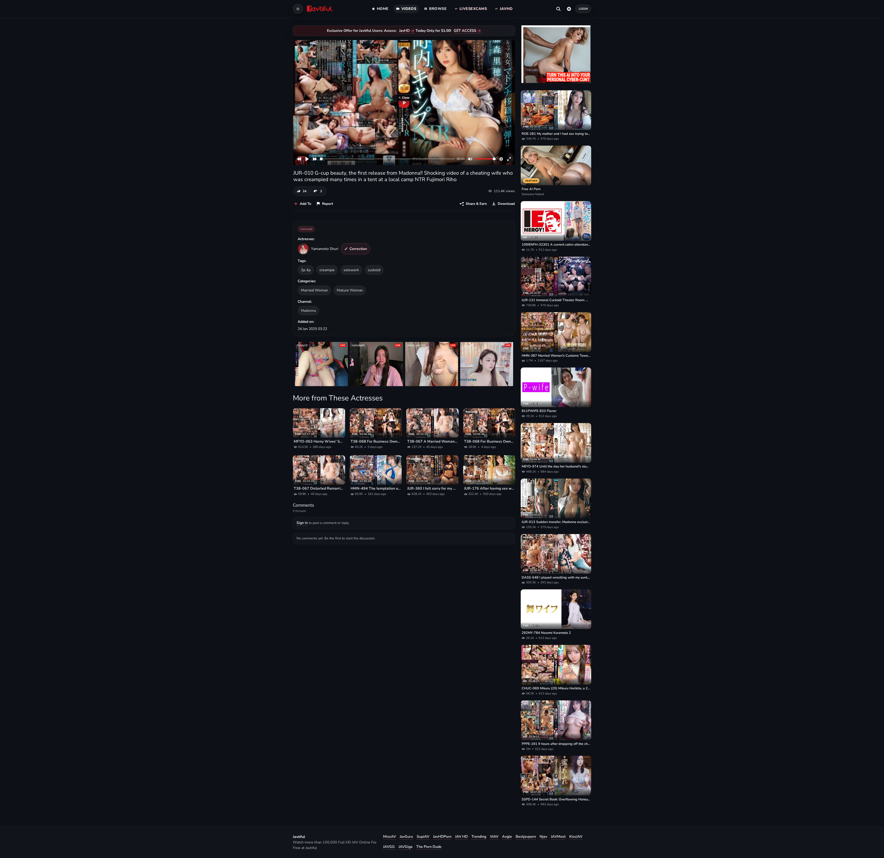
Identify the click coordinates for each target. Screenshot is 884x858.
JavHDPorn (442, 836)
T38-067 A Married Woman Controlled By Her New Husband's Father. (432, 441)
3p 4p (306, 270)
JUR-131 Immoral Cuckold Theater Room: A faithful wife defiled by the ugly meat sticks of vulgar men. (556, 300)
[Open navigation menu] (298, 9)
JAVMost (558, 836)
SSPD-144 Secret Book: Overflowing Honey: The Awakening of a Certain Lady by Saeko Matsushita (556, 799)
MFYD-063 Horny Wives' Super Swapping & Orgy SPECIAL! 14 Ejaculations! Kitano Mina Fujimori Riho (319, 441)
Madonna (308, 310)
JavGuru (406, 836)
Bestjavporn (526, 836)
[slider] (387, 159)
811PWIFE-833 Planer (539, 410)
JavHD (404, 30)
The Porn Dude (429, 846)
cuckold (374, 270)
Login (583, 9)
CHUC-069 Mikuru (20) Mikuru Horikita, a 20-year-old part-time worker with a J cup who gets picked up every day (556, 688)
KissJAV (575, 836)
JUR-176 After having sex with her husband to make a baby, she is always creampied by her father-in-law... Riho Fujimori (489, 488)
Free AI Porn (531, 189)
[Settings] (569, 9)
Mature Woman (350, 290)
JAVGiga (405, 846)
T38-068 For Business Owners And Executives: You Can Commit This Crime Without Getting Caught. (376, 441)
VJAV (494, 836)
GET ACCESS (465, 30)
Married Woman (314, 290)
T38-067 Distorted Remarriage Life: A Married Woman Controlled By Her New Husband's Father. (319, 488)
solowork (351, 270)
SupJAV (423, 836)
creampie (327, 270)
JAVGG (389, 846)
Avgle (507, 836)
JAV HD (461, 836)
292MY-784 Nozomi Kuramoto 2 (546, 632)
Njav (543, 836)
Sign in (302, 522)
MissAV (389, 836)
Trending (478, 836)
